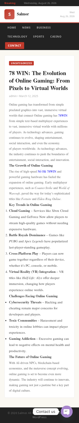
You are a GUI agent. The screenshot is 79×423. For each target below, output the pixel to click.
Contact (14, 45)
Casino (55, 36)
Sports (38, 36)
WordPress (39, 417)
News (26, 27)
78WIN (62, 115)
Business (44, 27)
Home (11, 27)
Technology (17, 36)
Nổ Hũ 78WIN (47, 171)
